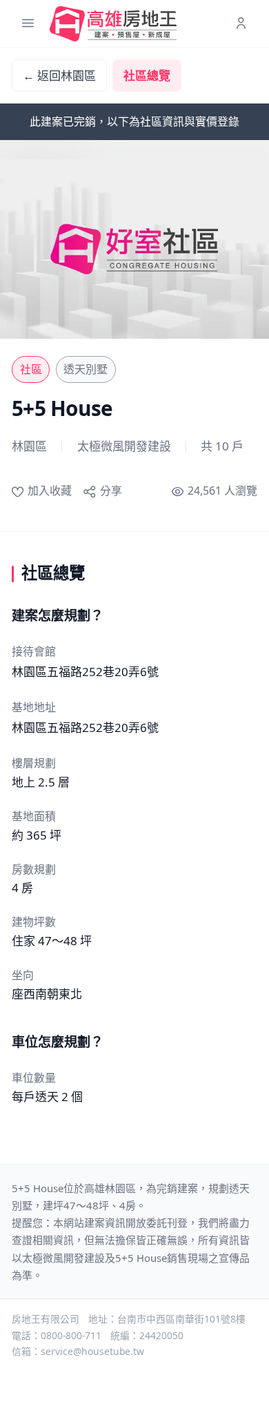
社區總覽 (146, 75)
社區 (31, 369)
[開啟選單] (28, 24)
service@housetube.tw (92, 1351)
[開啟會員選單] (241, 24)
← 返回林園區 (59, 75)
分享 (110, 490)
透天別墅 (85, 369)
